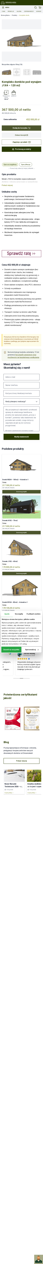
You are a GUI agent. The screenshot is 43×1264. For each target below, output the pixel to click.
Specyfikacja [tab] (25, 164)
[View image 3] (26, 72)
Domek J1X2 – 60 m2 (10, 561)
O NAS (3, 11)
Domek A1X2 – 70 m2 (10, 520)
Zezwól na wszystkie (11, 649)
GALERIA (19, 11)
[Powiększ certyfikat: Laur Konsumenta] (32, 718)
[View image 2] (16, 72)
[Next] (37, 40)
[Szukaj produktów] (35, 7)
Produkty (14, 15)
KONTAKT (38, 11)
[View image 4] (37, 72)
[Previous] (6, 40)
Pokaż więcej (21, 761)
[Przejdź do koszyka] (40, 7)
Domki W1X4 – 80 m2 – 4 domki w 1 (15, 602)
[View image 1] (6, 72)
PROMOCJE (11, 11)
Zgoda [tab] (6, 614)
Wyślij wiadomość (21, 437)
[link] (21, 474)
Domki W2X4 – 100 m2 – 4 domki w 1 (15, 479)
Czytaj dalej (8, 793)
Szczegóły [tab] (19, 614)
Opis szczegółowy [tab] (10, 164)
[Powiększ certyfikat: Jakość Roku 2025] (12, 718)
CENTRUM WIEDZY (29, 11)
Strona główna (5, 15)
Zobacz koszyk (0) (21, 135)
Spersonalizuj (30, 649)
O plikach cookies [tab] (33, 614)
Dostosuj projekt (21, 491)
